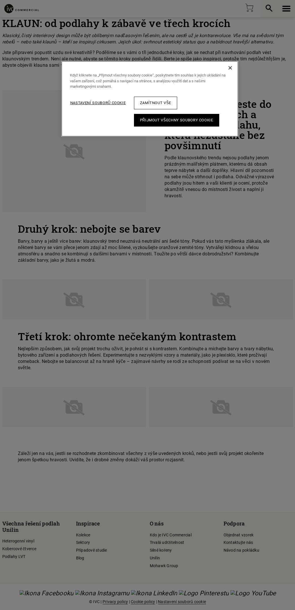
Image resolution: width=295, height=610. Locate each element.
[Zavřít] (230, 68)
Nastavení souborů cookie (98, 103)
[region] (149, 99)
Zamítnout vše (155, 103)
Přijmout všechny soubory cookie (176, 120)
